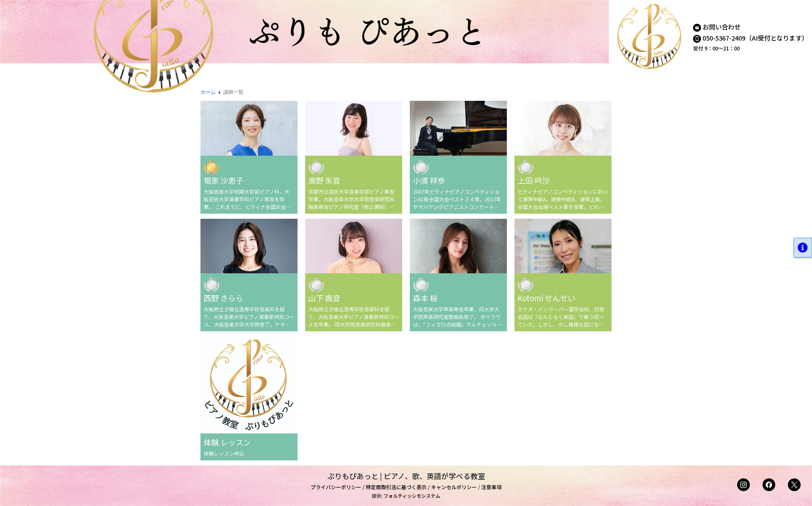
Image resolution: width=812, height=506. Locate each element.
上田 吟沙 (534, 180)
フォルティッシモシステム (411, 495)
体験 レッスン (227, 442)
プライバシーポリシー (336, 487)
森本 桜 (425, 297)
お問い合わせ (722, 26)
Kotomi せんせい (546, 297)
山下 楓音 (324, 297)
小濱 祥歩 (429, 180)
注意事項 (491, 487)
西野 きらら (223, 297)
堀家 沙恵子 (223, 180)
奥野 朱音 (324, 180)
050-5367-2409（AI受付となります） (755, 37)
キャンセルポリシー (454, 487)
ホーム (208, 91)
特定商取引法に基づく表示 (396, 487)
